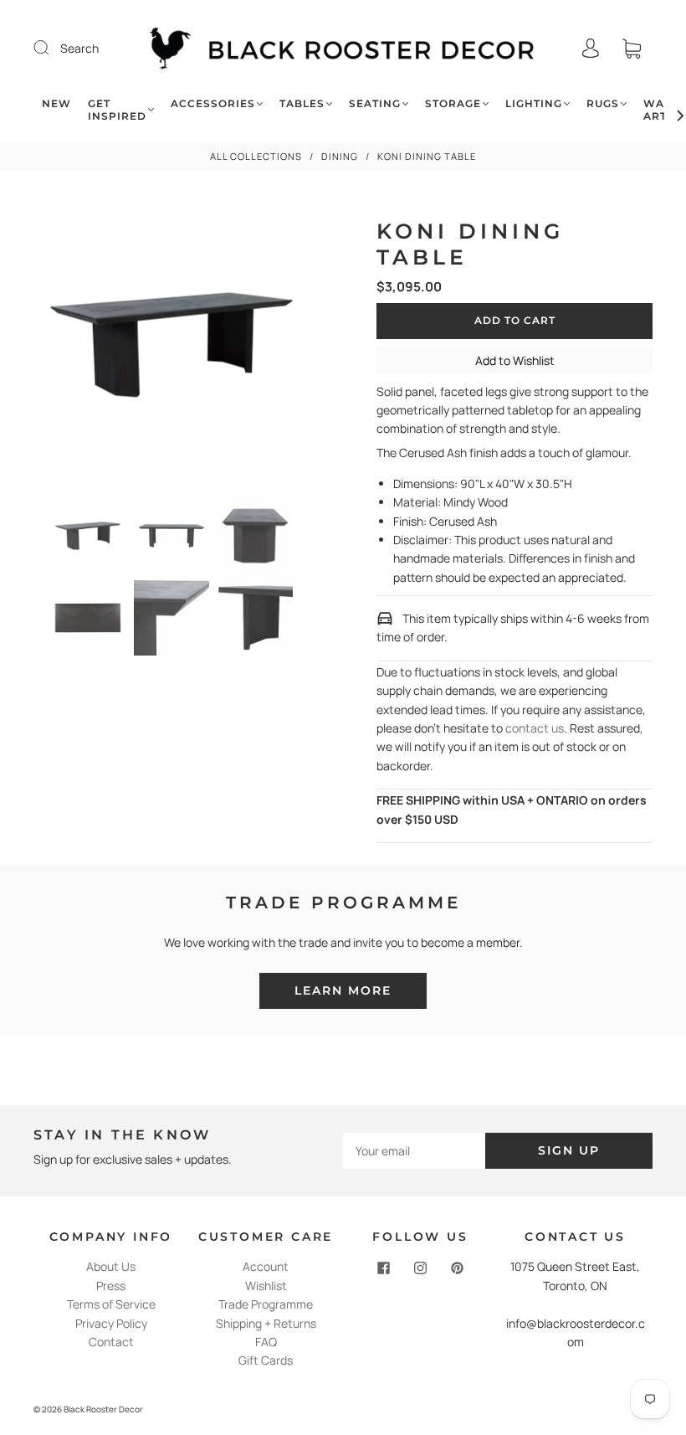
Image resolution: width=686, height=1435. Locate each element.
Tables (302, 103)
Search (79, 48)
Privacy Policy (111, 1323)
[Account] (591, 48)
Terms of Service (111, 1304)
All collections (256, 156)
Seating (375, 103)
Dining (339, 156)
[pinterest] (457, 1267)
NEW (56, 103)
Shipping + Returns (266, 1323)
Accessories (213, 103)
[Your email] (414, 1150)
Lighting (533, 103)
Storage (453, 103)
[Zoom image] (171, 348)
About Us (111, 1266)
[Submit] (51, 47)
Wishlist (266, 1286)
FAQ (266, 1342)
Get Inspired (117, 109)
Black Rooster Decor (103, 1409)
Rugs (602, 103)
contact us (534, 728)
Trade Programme (265, 1304)
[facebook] (384, 1267)
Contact (111, 1342)
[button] (60, 348)
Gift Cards (265, 1360)
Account (266, 1266)
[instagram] (420, 1267)
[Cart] (632, 48)
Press (110, 1286)
